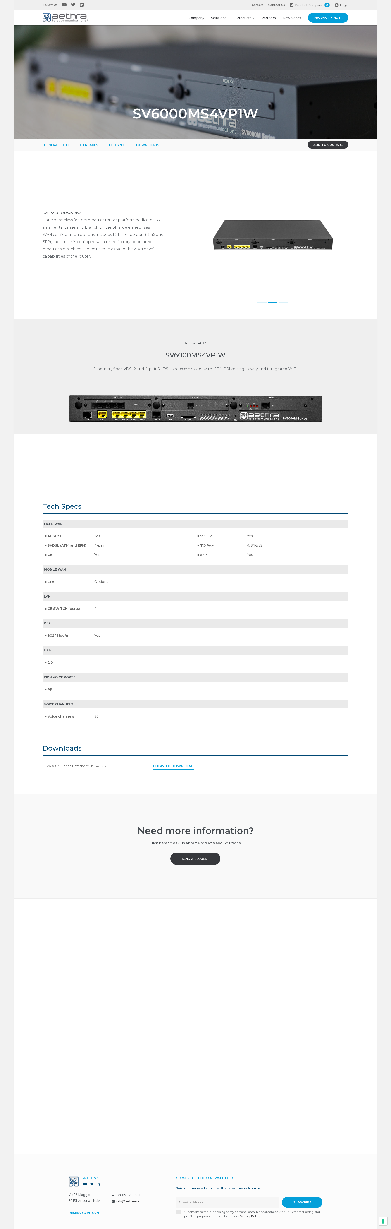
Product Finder (328, 17)
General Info (56, 145)
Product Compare (311, 5)
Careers (258, 5)
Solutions (219, 18)
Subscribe (302, 1202)
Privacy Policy (250, 1216)
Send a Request (195, 858)
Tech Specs (117, 145)
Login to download (173, 766)
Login (344, 5)
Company (196, 18)
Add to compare (328, 145)
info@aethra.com (129, 1201)
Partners (268, 18)
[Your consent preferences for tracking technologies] (383, 1221)
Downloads (292, 18)
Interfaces (87, 145)
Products (244, 18)
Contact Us (276, 5)
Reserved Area (83, 1213)
